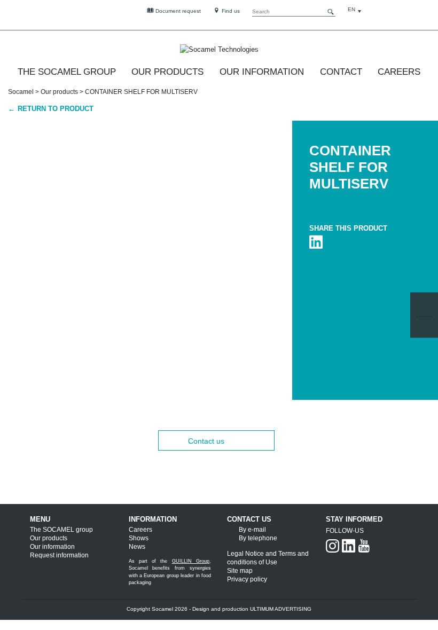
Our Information (262, 72)
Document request (177, 11)
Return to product (54, 109)
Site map (240, 571)
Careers (399, 72)
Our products (59, 92)
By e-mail (252, 529)
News (137, 547)
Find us (230, 11)
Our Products (167, 72)
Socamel (21, 92)
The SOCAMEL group (67, 72)
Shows (138, 538)
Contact (341, 72)
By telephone (258, 538)
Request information (59, 555)
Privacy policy (247, 579)
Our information (52, 547)
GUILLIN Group (190, 561)
